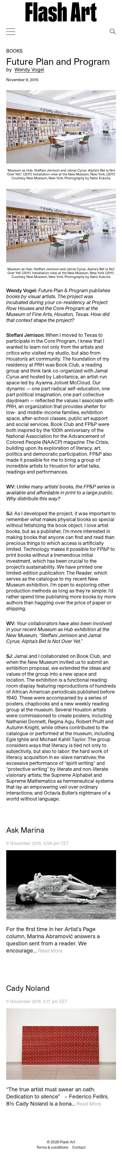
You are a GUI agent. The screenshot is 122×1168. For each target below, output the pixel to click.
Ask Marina (25, 830)
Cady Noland (28, 988)
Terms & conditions (52, 1147)
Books (14, 51)
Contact (79, 1147)
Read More (50, 950)
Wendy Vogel (29, 69)
